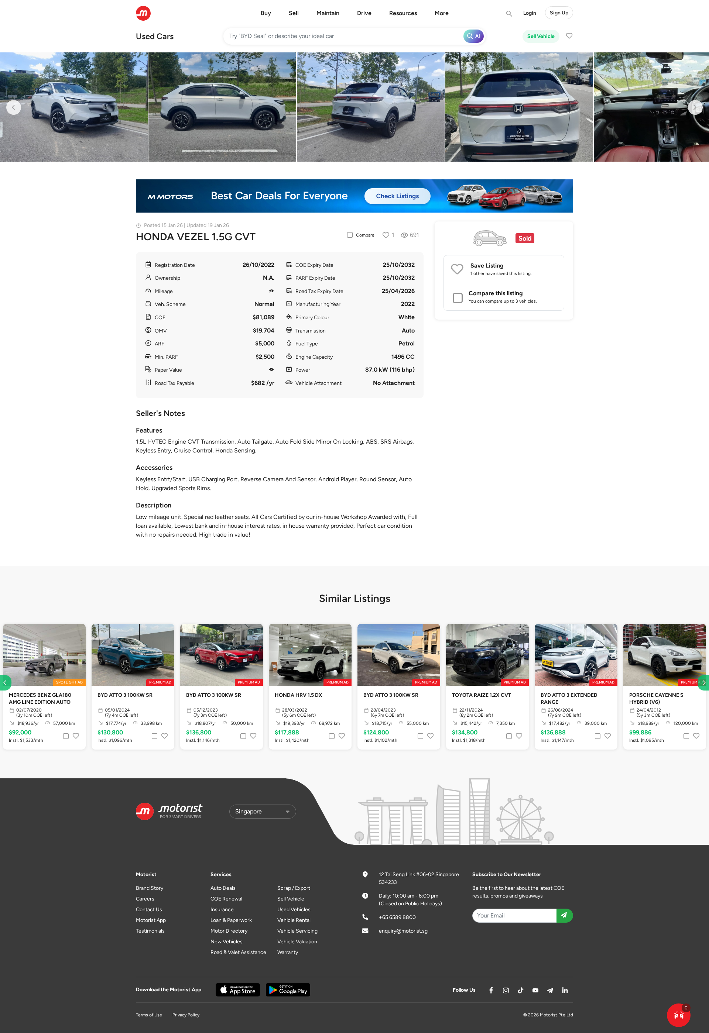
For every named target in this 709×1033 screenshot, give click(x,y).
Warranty (287, 952)
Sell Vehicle (541, 36)
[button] (679, 1015)
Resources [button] (403, 13)
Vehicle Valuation (297, 942)
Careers (145, 899)
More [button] (442, 13)
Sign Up (559, 13)
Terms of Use (149, 1014)
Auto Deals (223, 888)
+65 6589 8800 (397, 917)
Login (529, 13)
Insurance (222, 909)
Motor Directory (228, 931)
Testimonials (150, 931)
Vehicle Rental (294, 920)
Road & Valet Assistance (238, 952)
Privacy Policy (185, 1014)
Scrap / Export (293, 888)
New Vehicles (226, 942)
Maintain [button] (327, 13)
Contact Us (149, 909)
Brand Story (149, 888)
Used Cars (155, 36)
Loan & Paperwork (231, 920)
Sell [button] (294, 13)
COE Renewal (226, 899)
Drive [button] (364, 13)
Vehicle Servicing (297, 931)
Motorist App (151, 920)
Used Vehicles (294, 909)
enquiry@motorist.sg (403, 931)
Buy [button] (266, 13)
